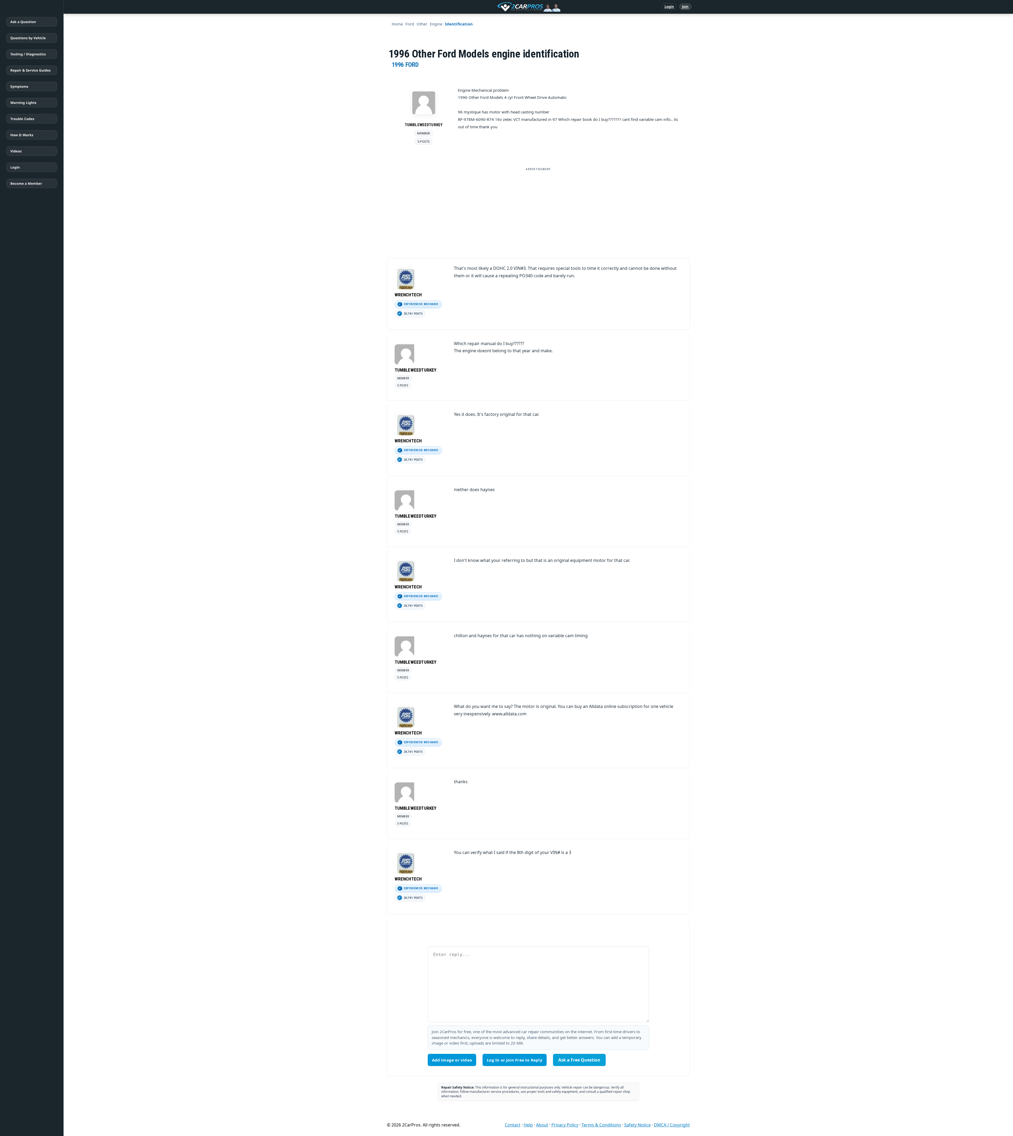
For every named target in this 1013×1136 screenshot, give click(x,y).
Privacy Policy (564, 1125)
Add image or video (452, 1060)
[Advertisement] (538, 211)
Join (685, 6)
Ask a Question (23, 21)
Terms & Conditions (601, 1125)
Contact (512, 1125)
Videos (16, 151)
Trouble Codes (22, 118)
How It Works (21, 135)
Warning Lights (23, 102)
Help (528, 1125)
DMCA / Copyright (672, 1125)
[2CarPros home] (501, 7)
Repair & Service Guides (30, 70)
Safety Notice (637, 1125)
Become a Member (26, 183)
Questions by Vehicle (28, 38)
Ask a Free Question (579, 1060)
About (542, 1125)
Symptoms (19, 86)
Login (669, 6)
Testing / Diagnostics (28, 54)
